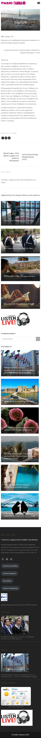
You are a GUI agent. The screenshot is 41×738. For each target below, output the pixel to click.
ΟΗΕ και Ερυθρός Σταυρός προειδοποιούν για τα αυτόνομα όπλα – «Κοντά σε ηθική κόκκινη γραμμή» (19, 370)
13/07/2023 (6, 643)
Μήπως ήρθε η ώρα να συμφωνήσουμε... (20, 276)
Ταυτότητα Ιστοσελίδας (10, 566)
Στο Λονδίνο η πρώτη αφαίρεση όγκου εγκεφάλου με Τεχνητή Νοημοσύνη (19, 428)
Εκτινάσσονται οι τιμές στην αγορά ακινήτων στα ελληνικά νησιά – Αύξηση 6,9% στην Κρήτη (19, 456)
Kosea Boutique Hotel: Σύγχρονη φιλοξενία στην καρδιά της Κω (17, 486)
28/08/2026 (6, 681)
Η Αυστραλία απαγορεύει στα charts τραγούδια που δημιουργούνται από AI (19, 514)
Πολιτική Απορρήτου (9, 573)
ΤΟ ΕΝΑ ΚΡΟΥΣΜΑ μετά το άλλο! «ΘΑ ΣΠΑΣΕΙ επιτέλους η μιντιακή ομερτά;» (17, 638)
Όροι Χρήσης (7, 581)
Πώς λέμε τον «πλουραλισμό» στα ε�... (19, 304)
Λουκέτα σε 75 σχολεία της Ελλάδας (18, 220)
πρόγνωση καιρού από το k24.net (16, 706)
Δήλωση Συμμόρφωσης (10, 588)
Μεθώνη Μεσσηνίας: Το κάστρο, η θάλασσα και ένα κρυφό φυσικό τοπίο (19, 400)
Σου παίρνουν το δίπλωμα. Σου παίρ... (19, 248)
